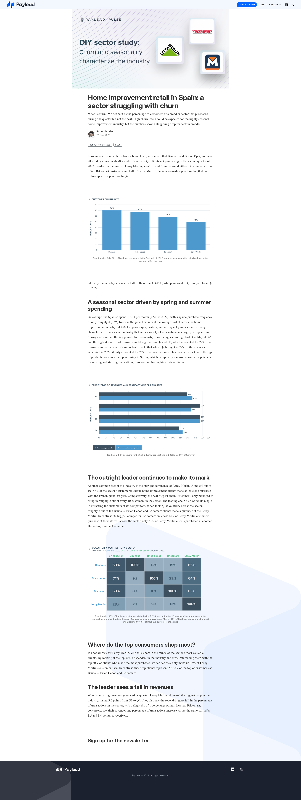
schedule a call (246, 5)
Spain (117, 145)
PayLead (136, 775)
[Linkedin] (286, 4)
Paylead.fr (271, 4)
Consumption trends (100, 145)
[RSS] (292, 4)
